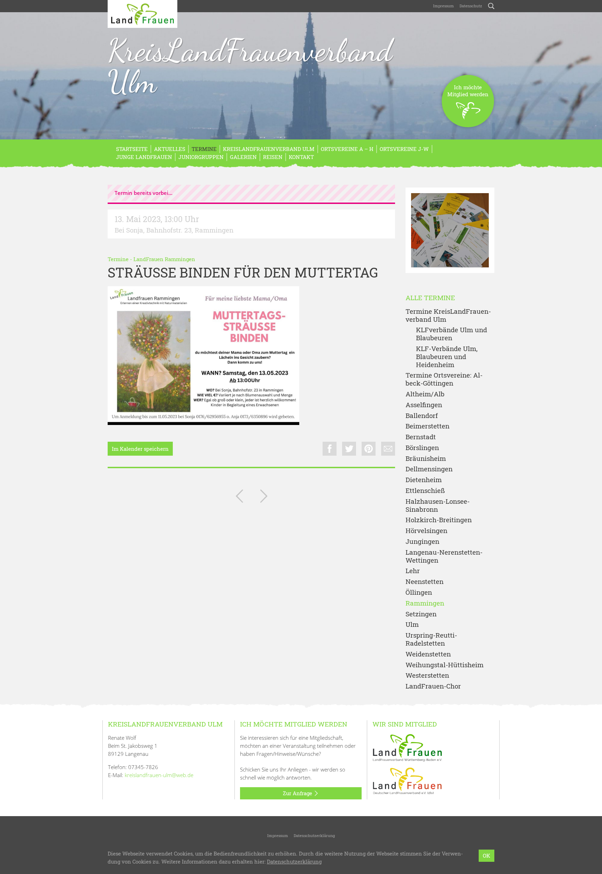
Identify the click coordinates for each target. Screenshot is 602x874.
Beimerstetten (427, 426)
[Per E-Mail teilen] (388, 449)
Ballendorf (422, 416)
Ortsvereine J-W (404, 148)
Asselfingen (424, 405)
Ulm (412, 625)
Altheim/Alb (425, 394)
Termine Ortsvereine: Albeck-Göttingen (444, 379)
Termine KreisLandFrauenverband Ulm (448, 315)
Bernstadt (421, 437)
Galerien (243, 156)
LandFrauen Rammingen (164, 259)
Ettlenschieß (425, 491)
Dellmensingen (429, 469)
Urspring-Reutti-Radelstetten (431, 639)
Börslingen (422, 448)
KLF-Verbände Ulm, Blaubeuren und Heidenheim (447, 356)
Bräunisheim (426, 459)
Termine (204, 148)
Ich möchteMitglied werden (467, 91)
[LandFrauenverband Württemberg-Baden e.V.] (407, 747)
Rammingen (425, 603)
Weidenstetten (428, 654)
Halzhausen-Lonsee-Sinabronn (438, 505)
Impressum (443, 5)
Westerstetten (427, 675)
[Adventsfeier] (239, 497)
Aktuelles (169, 148)
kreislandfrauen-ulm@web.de (159, 775)
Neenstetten (424, 582)
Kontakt (301, 156)
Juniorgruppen (201, 156)
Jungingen (422, 542)
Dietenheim (424, 480)
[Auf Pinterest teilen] (369, 449)
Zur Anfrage (298, 793)
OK (486, 855)
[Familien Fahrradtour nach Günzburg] (263, 497)
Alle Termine (430, 298)
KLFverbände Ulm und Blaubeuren (451, 334)
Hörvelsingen (426, 531)
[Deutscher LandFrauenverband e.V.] (407, 780)
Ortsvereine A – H (347, 148)
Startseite (132, 148)
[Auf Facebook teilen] (330, 449)
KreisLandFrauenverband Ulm (250, 66)
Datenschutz (471, 5)
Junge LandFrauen (144, 156)
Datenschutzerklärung (314, 835)
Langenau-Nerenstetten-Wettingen (444, 556)
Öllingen (419, 592)
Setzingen (421, 614)
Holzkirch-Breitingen (439, 520)
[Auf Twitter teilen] (349, 449)
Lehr (413, 571)
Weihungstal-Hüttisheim (445, 665)
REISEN (273, 156)
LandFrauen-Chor (433, 686)
